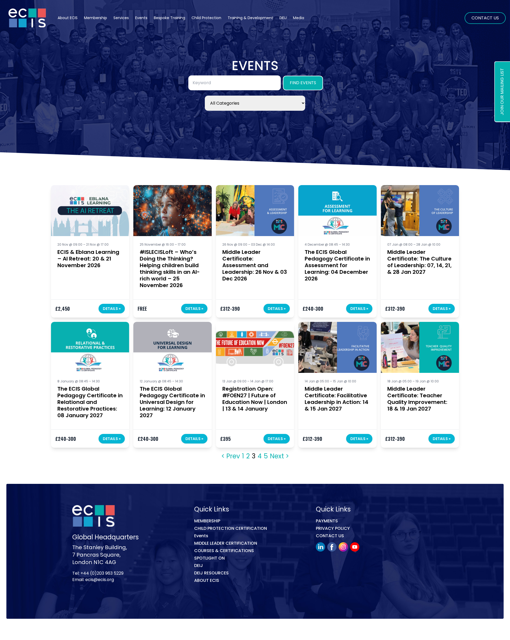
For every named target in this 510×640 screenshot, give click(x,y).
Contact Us (485, 18)
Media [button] (298, 17)
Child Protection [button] (206, 17)
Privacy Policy (333, 528)
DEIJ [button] (283, 17)
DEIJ (198, 565)
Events (141, 17)
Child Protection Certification (230, 528)
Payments (327, 521)
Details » (112, 308)
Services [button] (121, 17)
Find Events (303, 83)
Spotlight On (209, 558)
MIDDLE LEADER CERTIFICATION (225, 543)
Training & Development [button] (250, 17)
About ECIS (68, 17)
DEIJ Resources (211, 573)
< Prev (230, 456)
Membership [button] (95, 17)
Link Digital (147, 630)
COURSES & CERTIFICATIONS (224, 551)
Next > (279, 456)
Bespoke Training (169, 17)
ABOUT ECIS (206, 580)
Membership (207, 521)
